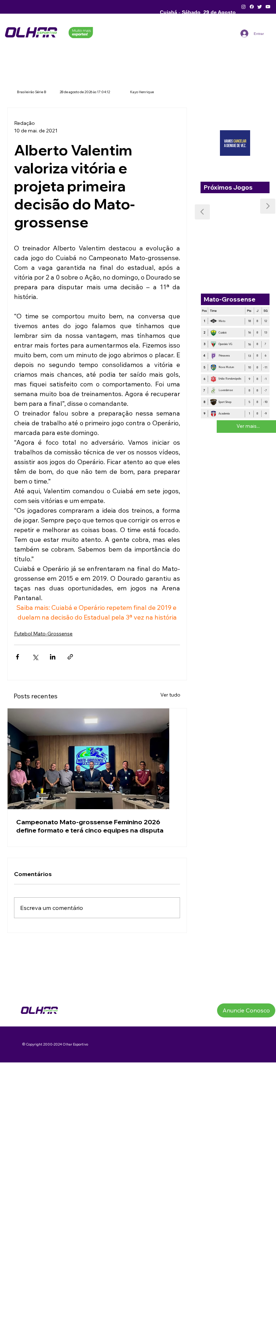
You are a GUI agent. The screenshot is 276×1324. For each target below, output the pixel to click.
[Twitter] (259, 6)
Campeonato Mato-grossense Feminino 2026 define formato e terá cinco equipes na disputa (90, 826)
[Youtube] (268, 6)
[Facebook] (251, 6)
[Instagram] (243, 6)
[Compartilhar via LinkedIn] (52, 656)
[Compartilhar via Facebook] (17, 656)
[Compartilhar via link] (70, 656)
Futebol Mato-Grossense (43, 633)
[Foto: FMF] (97, 758)
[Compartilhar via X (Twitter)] (35, 656)
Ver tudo (170, 695)
